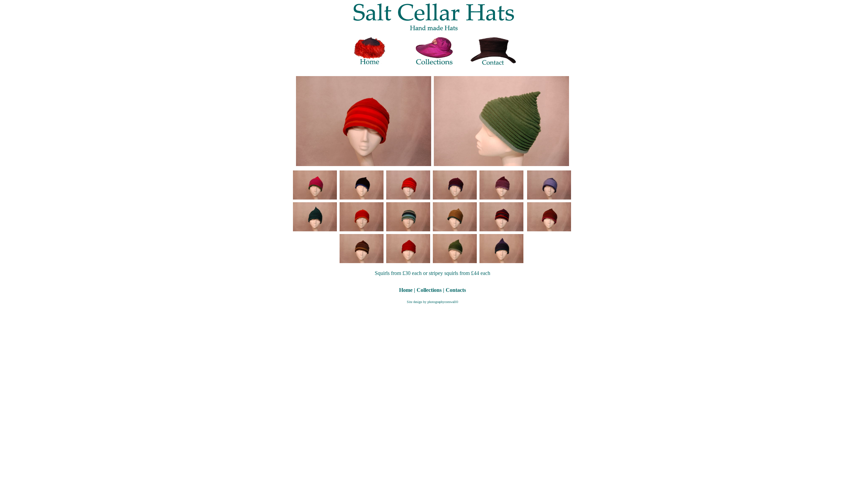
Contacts (456, 290)
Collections (429, 290)
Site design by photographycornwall (431, 302)
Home (406, 290)
